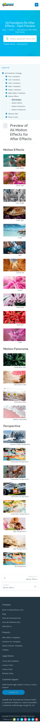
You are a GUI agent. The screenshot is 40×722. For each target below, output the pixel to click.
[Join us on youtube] (36, 719)
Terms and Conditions (10, 661)
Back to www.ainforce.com (12, 610)
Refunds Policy (7, 673)
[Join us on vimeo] (32, 719)
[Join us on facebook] (18, 719)
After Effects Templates (11, 637)
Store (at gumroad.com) (11, 618)
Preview (11, 30)
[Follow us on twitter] (21, 719)
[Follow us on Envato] (14, 719)
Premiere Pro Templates (11, 642)
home (4, 30)
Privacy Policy (7, 669)
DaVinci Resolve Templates (12, 646)
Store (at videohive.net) (11, 622)
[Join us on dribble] (25, 719)
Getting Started (22, 44)
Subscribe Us (7, 626)
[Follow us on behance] (29, 719)
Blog (4, 614)
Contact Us (13, 692)
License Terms (7, 665)
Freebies (5, 650)
